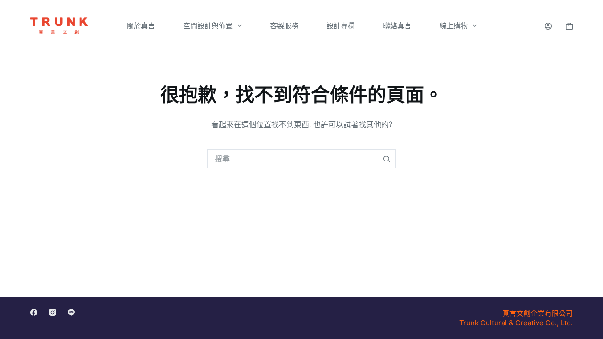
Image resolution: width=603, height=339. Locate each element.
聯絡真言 (397, 25)
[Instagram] (52, 312)
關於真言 (141, 25)
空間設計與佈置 (208, 25)
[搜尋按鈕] (386, 159)
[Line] (71, 312)
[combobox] (292, 158)
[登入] (548, 26)
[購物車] (569, 26)
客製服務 (284, 25)
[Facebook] (33, 312)
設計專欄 (340, 25)
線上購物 (454, 25)
